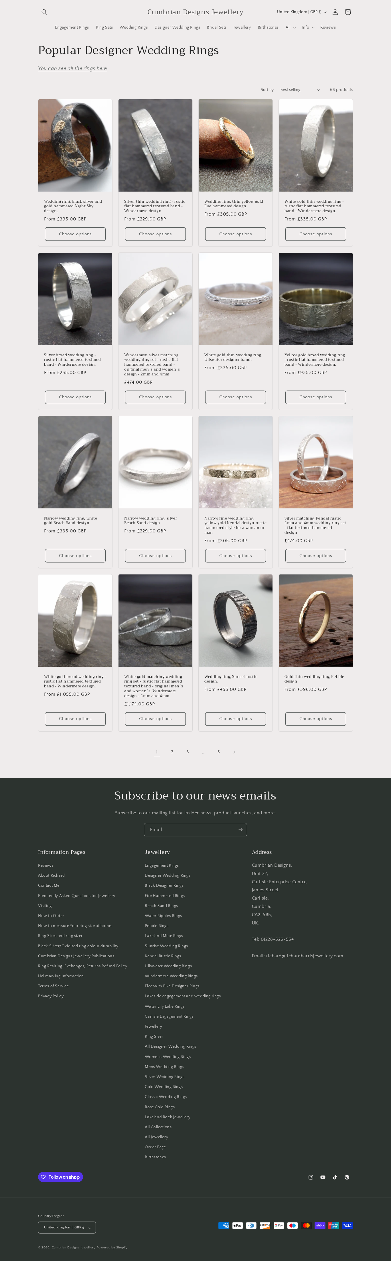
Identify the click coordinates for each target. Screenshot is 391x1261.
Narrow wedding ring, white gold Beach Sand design (70, 521)
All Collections (158, 1127)
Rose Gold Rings (160, 1107)
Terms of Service (53, 986)
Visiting (45, 906)
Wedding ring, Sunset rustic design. (230, 679)
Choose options (75, 233)
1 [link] (157, 752)
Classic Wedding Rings (166, 1097)
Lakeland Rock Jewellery (167, 1117)
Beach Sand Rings (161, 906)
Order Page (155, 1147)
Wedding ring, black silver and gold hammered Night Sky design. (73, 206)
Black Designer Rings (164, 886)
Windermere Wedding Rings (171, 976)
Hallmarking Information (61, 976)
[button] (44, 12)
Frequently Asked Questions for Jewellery (76, 896)
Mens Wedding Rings (164, 1067)
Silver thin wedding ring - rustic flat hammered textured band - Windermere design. (154, 206)
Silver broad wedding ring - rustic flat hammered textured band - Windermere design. (72, 360)
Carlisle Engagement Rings (169, 1016)
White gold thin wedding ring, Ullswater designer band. (233, 357)
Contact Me (49, 886)
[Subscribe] (240, 829)
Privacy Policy (51, 996)
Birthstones (155, 1157)
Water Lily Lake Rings (165, 1006)
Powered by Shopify (112, 1248)
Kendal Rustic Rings (163, 956)
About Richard (51, 876)
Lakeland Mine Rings (164, 936)
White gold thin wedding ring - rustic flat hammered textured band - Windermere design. (314, 206)
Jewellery (153, 1026)
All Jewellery (156, 1137)
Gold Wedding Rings (164, 1087)
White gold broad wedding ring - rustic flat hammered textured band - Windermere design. (75, 681)
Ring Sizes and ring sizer (60, 936)
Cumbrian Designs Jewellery (74, 1248)
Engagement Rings (162, 865)
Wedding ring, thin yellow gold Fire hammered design (233, 204)
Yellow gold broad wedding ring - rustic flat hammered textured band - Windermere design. (315, 360)
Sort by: (268, 89)
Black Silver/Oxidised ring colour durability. (78, 946)
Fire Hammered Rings (165, 896)
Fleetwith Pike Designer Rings (172, 986)
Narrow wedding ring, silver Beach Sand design (150, 521)
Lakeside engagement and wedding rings (183, 996)
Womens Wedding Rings (168, 1057)
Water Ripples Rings (163, 916)
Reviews (46, 865)
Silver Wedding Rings (164, 1077)
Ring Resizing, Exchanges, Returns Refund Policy (82, 966)
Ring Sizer (154, 1037)
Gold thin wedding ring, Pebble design (314, 679)
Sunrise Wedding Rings (166, 946)
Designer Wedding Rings (167, 876)
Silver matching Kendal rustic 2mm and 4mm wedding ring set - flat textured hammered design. (315, 525)
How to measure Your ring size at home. (75, 926)
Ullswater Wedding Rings (168, 966)
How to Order (51, 916)
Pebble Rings (156, 926)
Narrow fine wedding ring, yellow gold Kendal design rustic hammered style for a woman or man (235, 525)
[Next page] (234, 752)
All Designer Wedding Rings (170, 1047)
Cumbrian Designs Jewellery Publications (76, 956)
